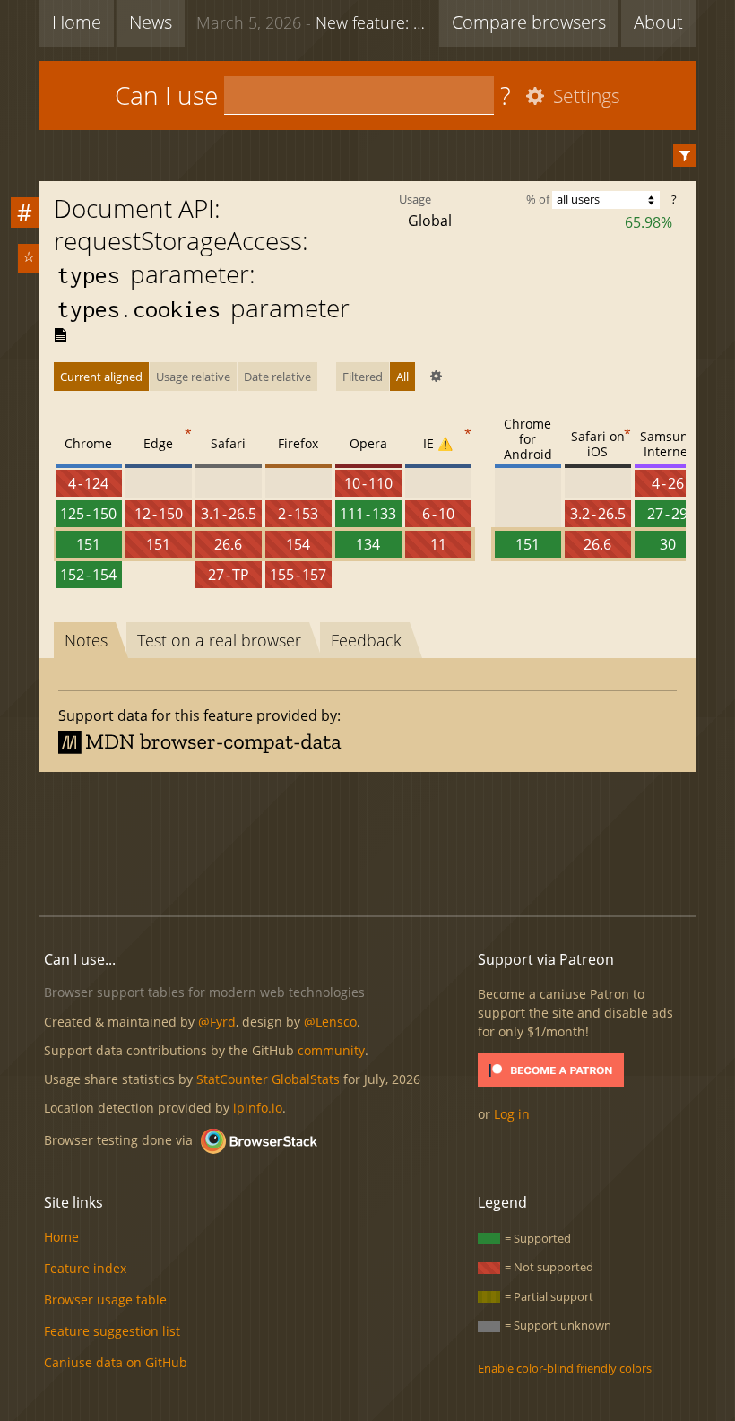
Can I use (166, 95)
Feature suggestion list (112, 1330)
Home (76, 22)
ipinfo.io (257, 1107)
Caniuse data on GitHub (115, 1362)
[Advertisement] (367, 841)
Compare (529, 22)
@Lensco (330, 1021)
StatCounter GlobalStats (268, 1078)
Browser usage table (105, 1299)
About (658, 22)
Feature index (85, 1268)
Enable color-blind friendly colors (565, 1368)
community (331, 1050)
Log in (512, 1113)
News (150, 22)
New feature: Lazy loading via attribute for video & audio (313, 22)
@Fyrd (217, 1021)
